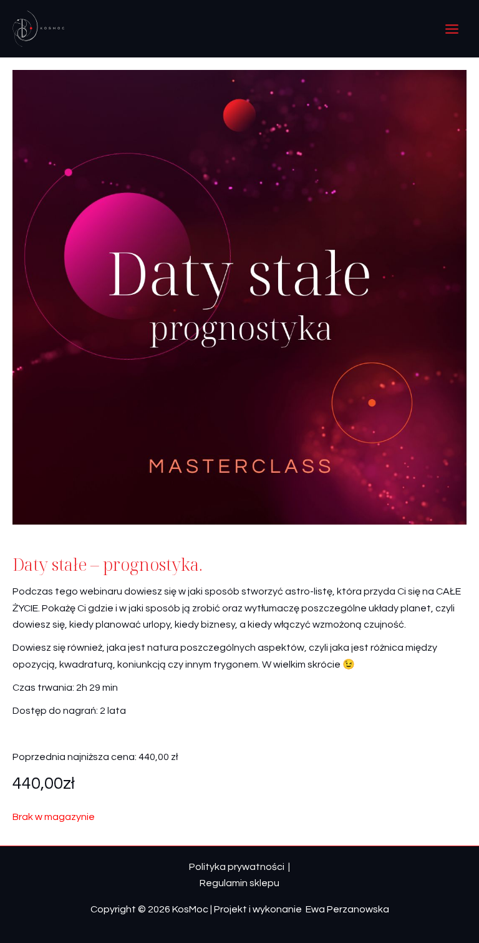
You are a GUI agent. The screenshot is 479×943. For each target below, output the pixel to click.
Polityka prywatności (236, 867)
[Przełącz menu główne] (452, 28)
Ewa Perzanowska (346, 909)
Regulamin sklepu (239, 883)
